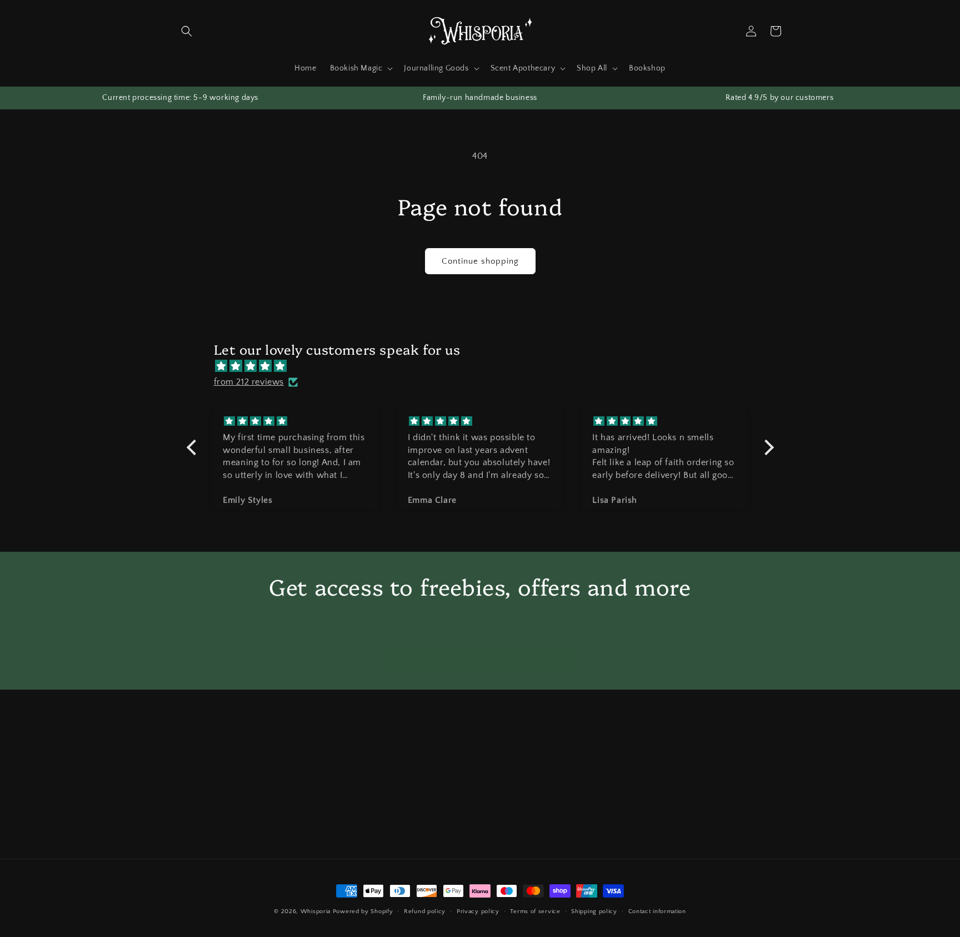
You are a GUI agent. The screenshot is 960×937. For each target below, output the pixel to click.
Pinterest (605, 842)
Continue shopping (480, 261)
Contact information (657, 911)
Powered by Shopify (363, 911)
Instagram (607, 764)
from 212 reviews (249, 382)
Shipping (398, 764)
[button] (186, 31)
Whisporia (316, 911)
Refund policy (425, 911)
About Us (191, 784)
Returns (395, 784)
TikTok (600, 784)
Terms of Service (412, 803)
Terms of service (535, 911)
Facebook (606, 823)
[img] (486, 365)
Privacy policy (478, 911)
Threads (603, 803)
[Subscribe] (567, 663)
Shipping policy (594, 911)
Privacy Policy (406, 823)
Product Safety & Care (214, 803)
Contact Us (194, 764)
